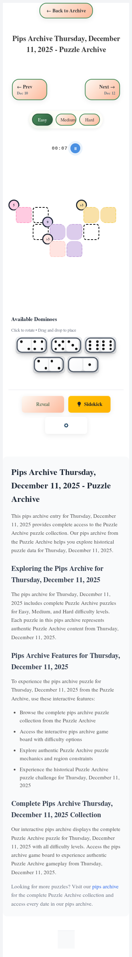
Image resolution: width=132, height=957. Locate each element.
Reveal (43, 404)
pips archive (105, 886)
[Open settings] (66, 425)
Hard (89, 119)
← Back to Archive (66, 10)
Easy (42, 119)
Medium (68, 119)
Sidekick (93, 404)
